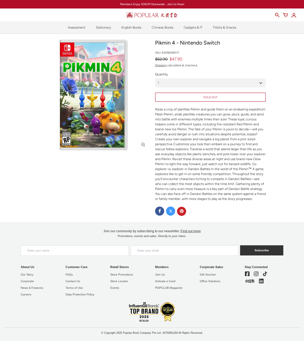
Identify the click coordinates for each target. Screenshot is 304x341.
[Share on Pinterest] (181, 211)
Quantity (161, 74)
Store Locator (119, 281)
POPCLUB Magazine (168, 287)
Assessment (76, 27)
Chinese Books (162, 27)
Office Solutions (210, 281)
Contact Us (73, 281)
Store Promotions (121, 274)
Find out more (191, 231)
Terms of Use (74, 287)
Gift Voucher (208, 274)
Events (114, 287)
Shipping (160, 65)
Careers (26, 294)
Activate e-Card (165, 281)
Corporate (27, 281)
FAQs (69, 274)
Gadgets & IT (193, 27)
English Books (131, 27)
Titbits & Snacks (224, 27)
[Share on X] (170, 211)
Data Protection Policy (80, 294)
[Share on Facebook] (159, 211)
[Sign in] (294, 15)
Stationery (103, 27)
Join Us (160, 274)
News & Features (32, 287)
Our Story (27, 274)
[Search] (277, 15)
